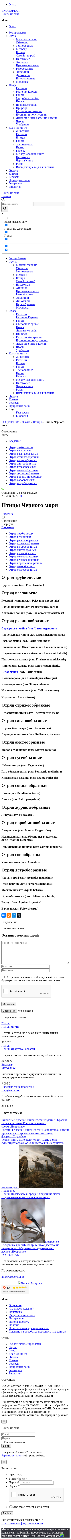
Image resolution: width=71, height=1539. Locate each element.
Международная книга (30, 153)
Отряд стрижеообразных (24, 457)
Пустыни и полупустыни (32, 114)
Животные (22, 130)
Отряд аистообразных (22, 463)
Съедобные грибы (27, 98)
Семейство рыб (25, 55)
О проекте (15, 1305)
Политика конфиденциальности (29, 1328)
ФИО (12, 1474)
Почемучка (16, 1311)
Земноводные (24, 45)
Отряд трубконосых (21, 447)
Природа (21, 108)
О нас (12, 4)
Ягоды (20, 121)
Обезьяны (22, 42)
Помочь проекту (19, 1321)
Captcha (14, 1486)
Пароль (14, 1482)
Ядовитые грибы (26, 104)
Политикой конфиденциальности (22, 1523)
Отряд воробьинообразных (25, 476)
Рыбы (19, 163)
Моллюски (22, 81)
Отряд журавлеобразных (24, 473)
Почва (20, 101)
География (15, 183)
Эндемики (22, 71)
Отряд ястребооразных (23, 483)
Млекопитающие (26, 39)
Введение (15, 440)
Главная (6, 196)
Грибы (20, 94)
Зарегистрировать (12, 1455)
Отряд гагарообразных (23, 460)
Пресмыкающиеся (27, 65)
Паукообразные (25, 78)
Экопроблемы (17, 32)
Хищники (22, 62)
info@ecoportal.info (13, 1276)
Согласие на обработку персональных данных (37, 1331)
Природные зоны (19, 180)
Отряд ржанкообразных (23, 453)
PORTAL (10, 1254)
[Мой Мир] (14, 915)
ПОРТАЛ (10, 10)
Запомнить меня (15, 1442)
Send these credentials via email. (31, 1506)
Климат (13, 173)
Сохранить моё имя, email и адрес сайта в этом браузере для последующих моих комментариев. (32, 979)
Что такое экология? (21, 1308)
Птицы (20, 52)
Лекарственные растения (31, 343)
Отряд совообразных (22, 479)
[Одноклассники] (9, 915)
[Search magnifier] (4, 209)
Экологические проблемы (17, 1086)
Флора (13, 85)
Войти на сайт (10, 13)
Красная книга (18, 127)
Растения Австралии (29, 111)
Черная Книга (24, 160)
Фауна (13, 35)
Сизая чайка (9, 671)
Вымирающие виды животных (35, 167)
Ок (62, 1535)
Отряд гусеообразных (22, 466)
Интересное (16, 1318)
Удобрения (22, 124)
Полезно (14, 1325)
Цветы (20, 147)
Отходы (13, 170)
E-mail (13, 1478)
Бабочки (21, 150)
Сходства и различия (22, 1315)
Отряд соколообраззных (23, 470)
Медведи (21, 48)
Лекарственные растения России (36, 117)
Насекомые (23, 58)
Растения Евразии (27, 91)
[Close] (4, 1421)
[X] (19, 915)
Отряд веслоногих (20, 450)
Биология (15, 186)
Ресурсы (14, 176)
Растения (21, 88)
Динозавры (23, 75)
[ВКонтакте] (3, 915)
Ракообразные (24, 68)
